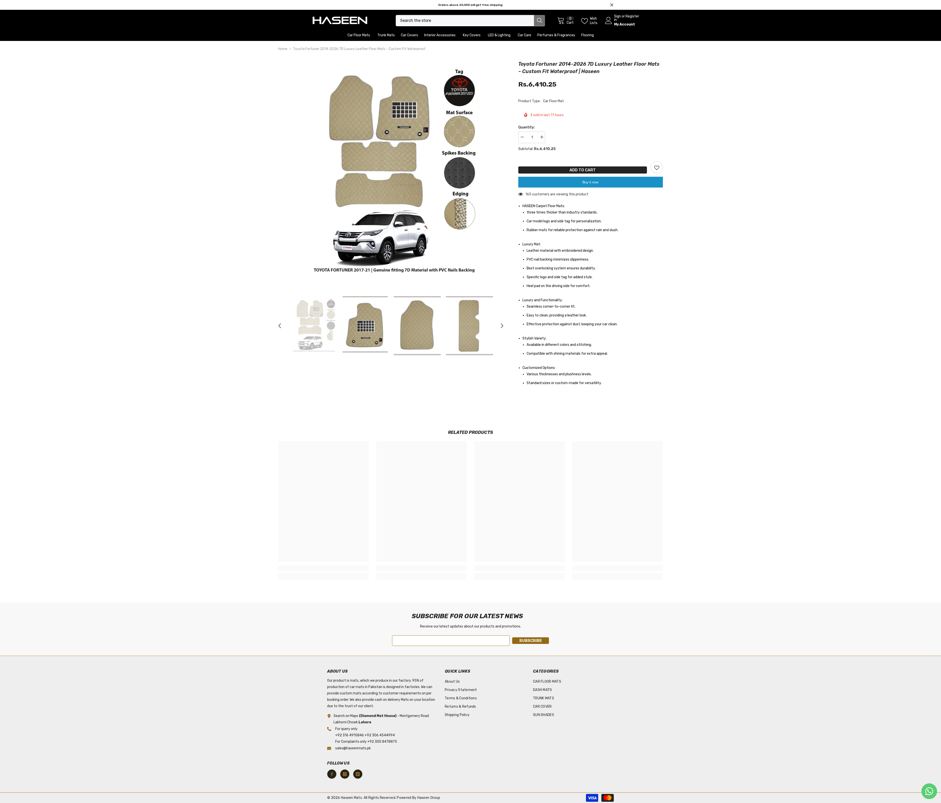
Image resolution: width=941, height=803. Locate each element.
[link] (323, 568)
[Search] (470, 20)
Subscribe (530, 640)
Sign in (617, 18)
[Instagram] (344, 774)
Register (632, 16)
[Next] (502, 325)
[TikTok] (357, 774)
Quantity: (526, 127)
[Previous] (279, 325)
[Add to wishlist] (657, 167)
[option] (391, 173)
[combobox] (465, 20)
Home (282, 49)
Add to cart (583, 170)
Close (612, 5)
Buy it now (590, 182)
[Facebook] (331, 774)
